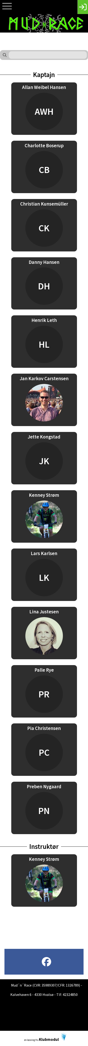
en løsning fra (41, 1039)
